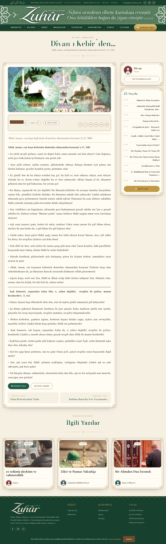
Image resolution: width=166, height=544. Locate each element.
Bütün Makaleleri (141, 79)
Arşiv (44, 27)
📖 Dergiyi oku (18, 386)
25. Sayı (76, 37)
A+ (38, 123)
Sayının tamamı (42, 386)
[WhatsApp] (154, 3)
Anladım (129, 539)
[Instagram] (149, 3)
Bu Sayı (31, 27)
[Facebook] (145, 3)
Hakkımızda (94, 27)
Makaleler (59, 27)
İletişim (124, 27)
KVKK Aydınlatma (136, 518)
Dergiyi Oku (145, 28)
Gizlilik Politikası (136, 510)
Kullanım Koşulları (137, 522)
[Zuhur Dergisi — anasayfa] (83, 14)
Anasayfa (16, 27)
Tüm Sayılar (72, 510)
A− (27, 123)
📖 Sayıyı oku (141, 189)
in (101, 124)
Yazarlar (76, 27)
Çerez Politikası (135, 514)
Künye (110, 27)
